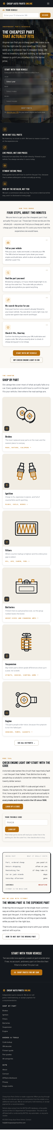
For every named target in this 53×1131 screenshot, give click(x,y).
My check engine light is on (26, 360)
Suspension (7, 1027)
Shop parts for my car (28, 972)
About (4, 1069)
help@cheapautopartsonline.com (14, 1123)
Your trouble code (13, 817)
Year (7, 77)
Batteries (6, 1023)
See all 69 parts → (26, 742)
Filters (4, 1019)
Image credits (7, 1086)
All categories (7, 1059)
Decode (45, 15)
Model (7, 96)
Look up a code (13, 806)
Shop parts (26, 108)
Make (6, 86)
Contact (5, 1074)
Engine (5, 1031)
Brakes (5, 1010)
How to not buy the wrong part (21, 936)
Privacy (5, 1082)
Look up (12, 829)
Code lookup (7, 1042)
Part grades (7, 1054)
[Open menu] (48, 3)
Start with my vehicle (26, 353)
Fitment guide (7, 1050)
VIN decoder (7, 1046)
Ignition (5, 1015)
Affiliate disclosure (9, 1078)
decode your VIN (13, 112)
